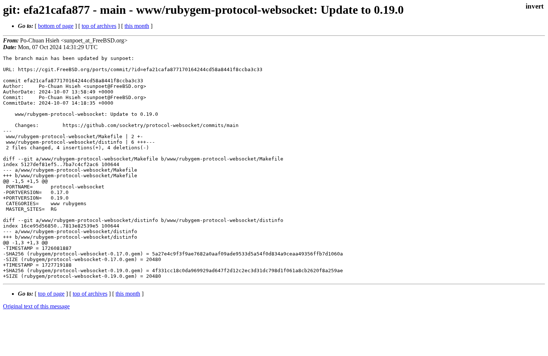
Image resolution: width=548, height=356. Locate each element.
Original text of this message (36, 306)
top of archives (99, 26)
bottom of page (55, 26)
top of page (51, 293)
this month (137, 26)
